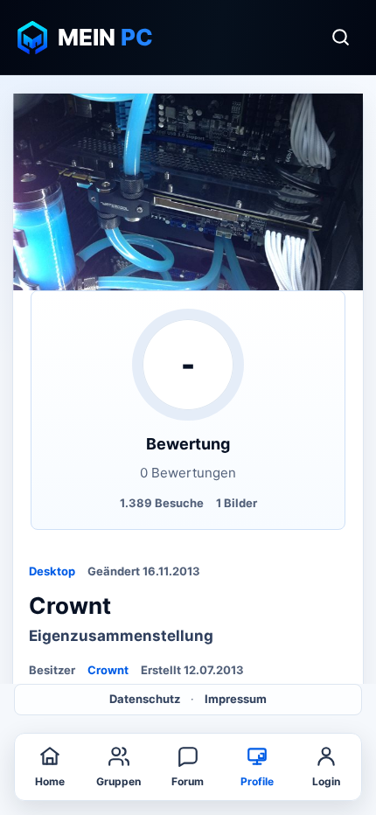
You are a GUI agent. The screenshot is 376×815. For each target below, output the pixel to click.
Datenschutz (144, 699)
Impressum (236, 699)
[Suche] (340, 37)
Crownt (108, 670)
